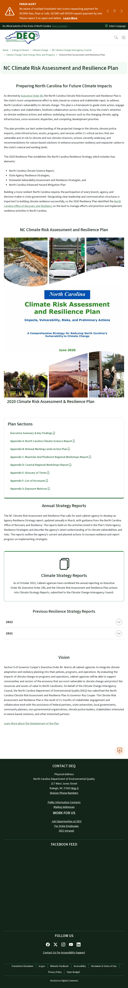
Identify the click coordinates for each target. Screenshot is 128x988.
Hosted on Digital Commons (64, 980)
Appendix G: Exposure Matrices (28, 489)
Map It (75, 788)
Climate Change (40, 50)
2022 (9, 622)
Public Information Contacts (64, 802)
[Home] (22, 33)
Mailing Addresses (64, 807)
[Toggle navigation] (123, 37)
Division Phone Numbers (64, 793)
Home (5, 50)
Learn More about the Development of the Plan (31, 723)
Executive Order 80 (32, 96)
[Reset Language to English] (106, 26)
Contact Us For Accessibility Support (64, 953)
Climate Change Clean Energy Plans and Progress (30, 55)
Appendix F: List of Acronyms (27, 481)
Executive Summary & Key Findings (31, 433)
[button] (114, 37)
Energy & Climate (20, 50)
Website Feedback (59, 966)
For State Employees (66, 826)
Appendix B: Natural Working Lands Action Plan (38, 449)
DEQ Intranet (66, 831)
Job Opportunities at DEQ (66, 821)
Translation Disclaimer (22, 966)
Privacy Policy (55, 972)
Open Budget (73, 972)
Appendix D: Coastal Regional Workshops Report (39, 465)
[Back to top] (120, 751)
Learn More (70, 18)
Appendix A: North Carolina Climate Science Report (41, 441)
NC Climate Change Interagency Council (71, 50)
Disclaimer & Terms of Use (104, 966)
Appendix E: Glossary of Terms (28, 473)
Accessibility (80, 966)
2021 (9, 633)
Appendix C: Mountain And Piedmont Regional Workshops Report (49, 457)
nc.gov (42, 966)
